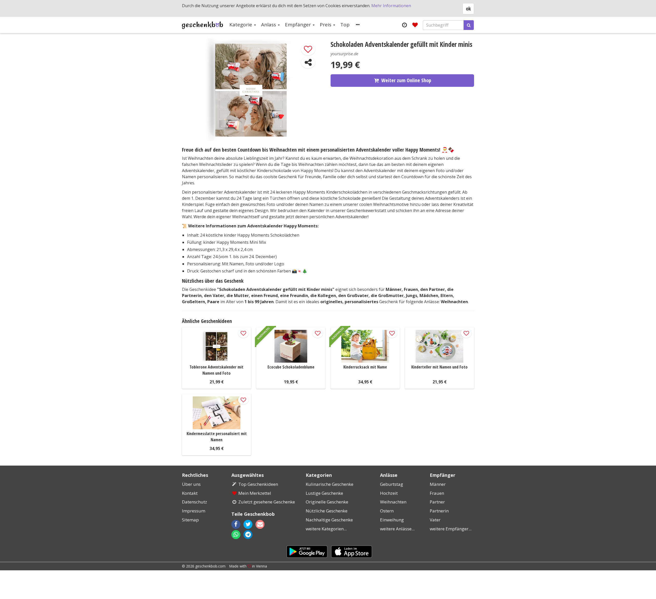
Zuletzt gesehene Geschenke (266, 502)
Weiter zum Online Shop (406, 80)
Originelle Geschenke (327, 502)
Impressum (193, 511)
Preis (326, 24)
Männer (438, 484)
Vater (435, 520)
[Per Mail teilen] (264, 524)
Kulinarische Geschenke (329, 484)
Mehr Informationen (391, 5)
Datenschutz (194, 502)
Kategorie (241, 24)
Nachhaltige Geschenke (329, 520)
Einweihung (392, 520)
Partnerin (439, 511)
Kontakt (190, 493)
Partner (437, 502)
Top (345, 24)
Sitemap (190, 520)
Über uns (191, 484)
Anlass (269, 24)
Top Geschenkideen (258, 484)
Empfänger (298, 24)
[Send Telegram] (247, 534)
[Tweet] (247, 524)
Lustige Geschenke (324, 493)
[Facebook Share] (235, 524)
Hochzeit (389, 493)
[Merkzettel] (415, 24)
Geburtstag (391, 484)
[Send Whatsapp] (235, 534)
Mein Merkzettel (254, 493)
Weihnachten (393, 502)
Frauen (437, 493)
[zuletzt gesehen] (404, 24)
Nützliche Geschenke (326, 511)
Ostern (387, 511)
